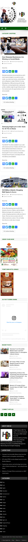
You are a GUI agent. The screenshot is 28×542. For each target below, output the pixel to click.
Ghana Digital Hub (6, 540)
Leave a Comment (8, 63)
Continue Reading (9, 102)
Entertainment (5, 494)
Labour (4, 511)
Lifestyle (4, 514)
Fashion (4, 496)
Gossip (4, 505)
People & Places (6, 523)
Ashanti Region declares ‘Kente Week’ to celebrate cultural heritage (17, 398)
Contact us (24, 540)
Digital (3, 488)
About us (18, 540)
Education (4, 491)
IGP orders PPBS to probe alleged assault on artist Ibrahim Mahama (17, 363)
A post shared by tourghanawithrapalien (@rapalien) (15, 338)
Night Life (4, 520)
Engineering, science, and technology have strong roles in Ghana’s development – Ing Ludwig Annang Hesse (18, 375)
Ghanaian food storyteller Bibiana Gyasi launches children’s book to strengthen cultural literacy (18, 351)
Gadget (4, 502)
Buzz (3, 485)
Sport (3, 528)
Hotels (3, 508)
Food (3, 499)
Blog (3, 482)
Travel (3, 531)
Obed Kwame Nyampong (17, 61)
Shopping (4, 525)
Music (3, 517)
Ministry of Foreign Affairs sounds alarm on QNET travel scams (18, 387)
